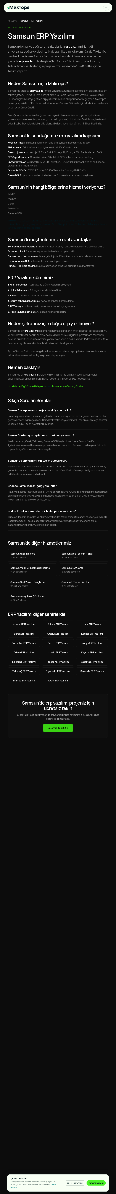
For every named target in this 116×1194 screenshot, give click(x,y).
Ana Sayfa (13, 20)
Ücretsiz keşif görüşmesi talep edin (27, 386)
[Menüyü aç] (106, 8)
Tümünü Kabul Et (96, 1183)
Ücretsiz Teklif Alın (58, 728)
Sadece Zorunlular (75, 1183)
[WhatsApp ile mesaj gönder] (108, 1174)
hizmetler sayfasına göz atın (67, 386)
